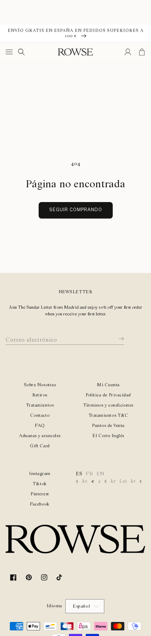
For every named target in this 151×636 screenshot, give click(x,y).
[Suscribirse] (116, 338)
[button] (10, 51)
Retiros (39, 395)
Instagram (40, 473)
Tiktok (40, 484)
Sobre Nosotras (40, 385)
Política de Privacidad (108, 395)
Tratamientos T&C (108, 415)
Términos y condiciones (108, 405)
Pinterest (40, 494)
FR (89, 474)
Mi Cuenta (108, 385)
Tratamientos (40, 405)
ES (79, 474)
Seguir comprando (75, 210)
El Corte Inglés (108, 435)
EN (100, 474)
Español (81, 606)
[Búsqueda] (21, 51)
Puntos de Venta (108, 425)
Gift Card (40, 446)
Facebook (40, 504)
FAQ (40, 425)
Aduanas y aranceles (40, 435)
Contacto (40, 415)
